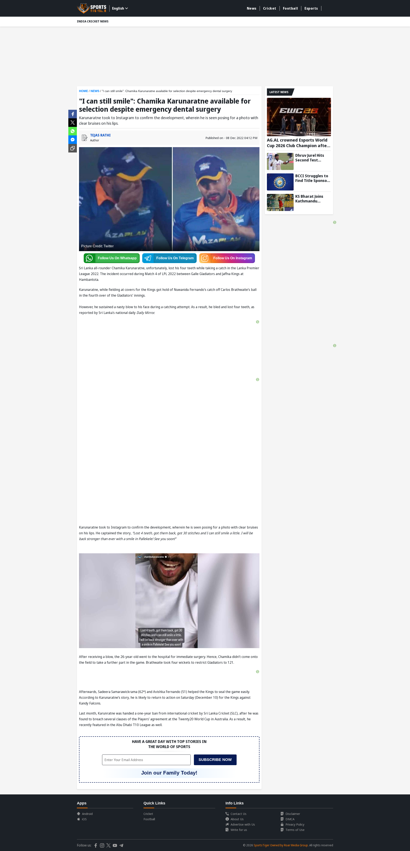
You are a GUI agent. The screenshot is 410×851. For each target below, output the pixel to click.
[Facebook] (72, 113)
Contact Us (238, 813)
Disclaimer (293, 813)
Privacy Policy (295, 824)
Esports (311, 8)
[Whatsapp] (72, 131)
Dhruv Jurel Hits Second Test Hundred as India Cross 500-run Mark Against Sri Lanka (311, 157)
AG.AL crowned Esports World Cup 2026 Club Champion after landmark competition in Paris (298, 142)
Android (87, 813)
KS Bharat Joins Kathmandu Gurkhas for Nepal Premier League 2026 (312, 198)
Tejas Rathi (100, 135)
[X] (72, 122)
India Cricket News (92, 21)
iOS (84, 819)
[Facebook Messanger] (72, 139)
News (251, 8)
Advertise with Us (243, 824)
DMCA (290, 819)
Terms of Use (295, 830)
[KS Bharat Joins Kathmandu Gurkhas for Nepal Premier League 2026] (280, 202)
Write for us (239, 830)
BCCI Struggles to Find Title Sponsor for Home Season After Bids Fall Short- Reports (312, 178)
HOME (83, 91)
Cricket (269, 8)
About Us (237, 819)
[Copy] (72, 148)
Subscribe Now (215, 759)
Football (290, 8)
